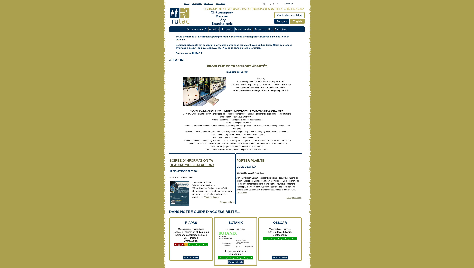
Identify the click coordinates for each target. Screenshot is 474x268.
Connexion (289, 4)
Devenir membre (243, 29)
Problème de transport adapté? (237, 66)
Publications (281, 29)
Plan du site (208, 4)
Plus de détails (190, 257)
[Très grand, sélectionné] (277, 3)
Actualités (214, 29)
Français (280, 21)
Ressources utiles (263, 29)
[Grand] (273, 3)
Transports (227, 29)
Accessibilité (220, 4)
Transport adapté (227, 202)
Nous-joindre (197, 4)
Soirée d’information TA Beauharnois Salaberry (192, 163)
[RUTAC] (179, 15)
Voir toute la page (212, 197)
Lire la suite (242, 193)
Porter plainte (250, 160)
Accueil (186, 4)
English (296, 21)
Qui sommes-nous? (196, 29)
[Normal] (270, 3)
